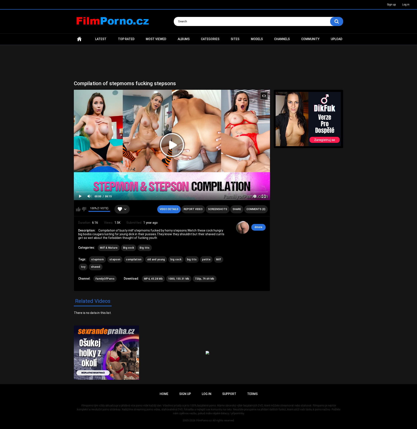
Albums (184, 39)
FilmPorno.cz (204, 420)
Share (237, 209)
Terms (252, 394)
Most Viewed (156, 39)
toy (83, 266)
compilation (133, 259)
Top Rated (126, 39)
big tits (192, 259)
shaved (95, 266)
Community (310, 39)
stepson (114, 259)
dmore (258, 227)
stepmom (97, 259)
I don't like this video (84, 209)
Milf (218, 259)
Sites (235, 39)
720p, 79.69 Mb (204, 278)
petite (206, 259)
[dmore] (242, 227)
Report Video (193, 209)
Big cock (128, 247)
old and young (156, 259)
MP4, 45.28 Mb (153, 278)
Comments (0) (256, 209)
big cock (175, 259)
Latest (100, 39)
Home (79, 39)
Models (257, 39)
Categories (210, 39)
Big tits (144, 247)
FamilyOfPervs (105, 278)
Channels (282, 39)
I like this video (78, 209)
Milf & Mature (108, 247)
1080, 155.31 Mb (178, 278)
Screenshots (217, 209)
